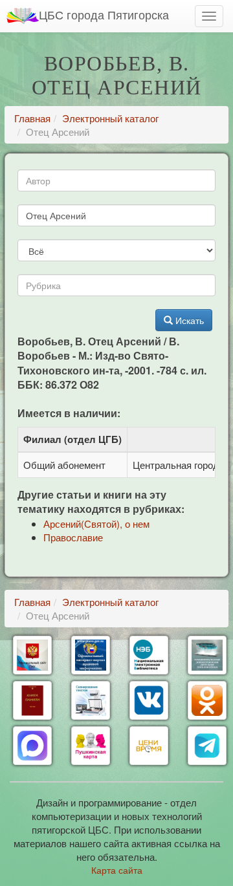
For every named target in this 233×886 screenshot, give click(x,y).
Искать (188, 320)
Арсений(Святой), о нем (96, 523)
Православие (73, 537)
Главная (32, 118)
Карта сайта (116, 869)
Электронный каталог (110, 118)
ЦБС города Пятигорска (104, 14)
